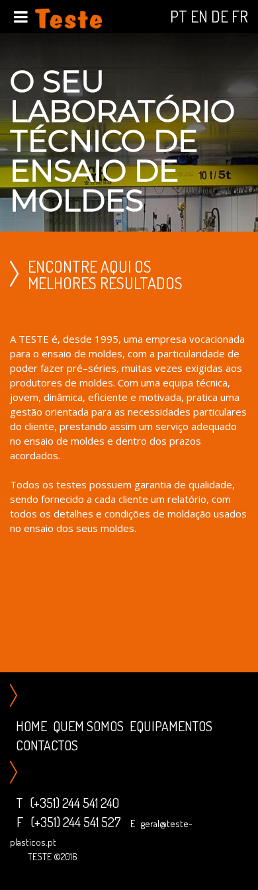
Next (245, 135)
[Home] (68, 16)
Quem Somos (88, 725)
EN (199, 16)
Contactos (47, 745)
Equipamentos (171, 725)
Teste (40, 856)
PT (178, 16)
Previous (13, 135)
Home (31, 725)
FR (240, 16)
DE (219, 16)
